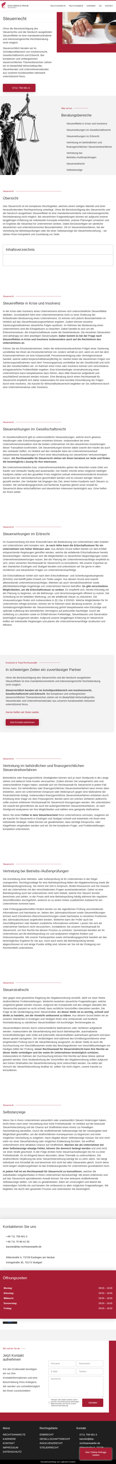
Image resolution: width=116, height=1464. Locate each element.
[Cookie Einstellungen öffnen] (6, 1460)
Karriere (91, 6)
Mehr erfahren (10, 1323)
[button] (109, 249)
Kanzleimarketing (48, 1462)
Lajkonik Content (67, 1462)
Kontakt (109, 6)
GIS (100, 6)
